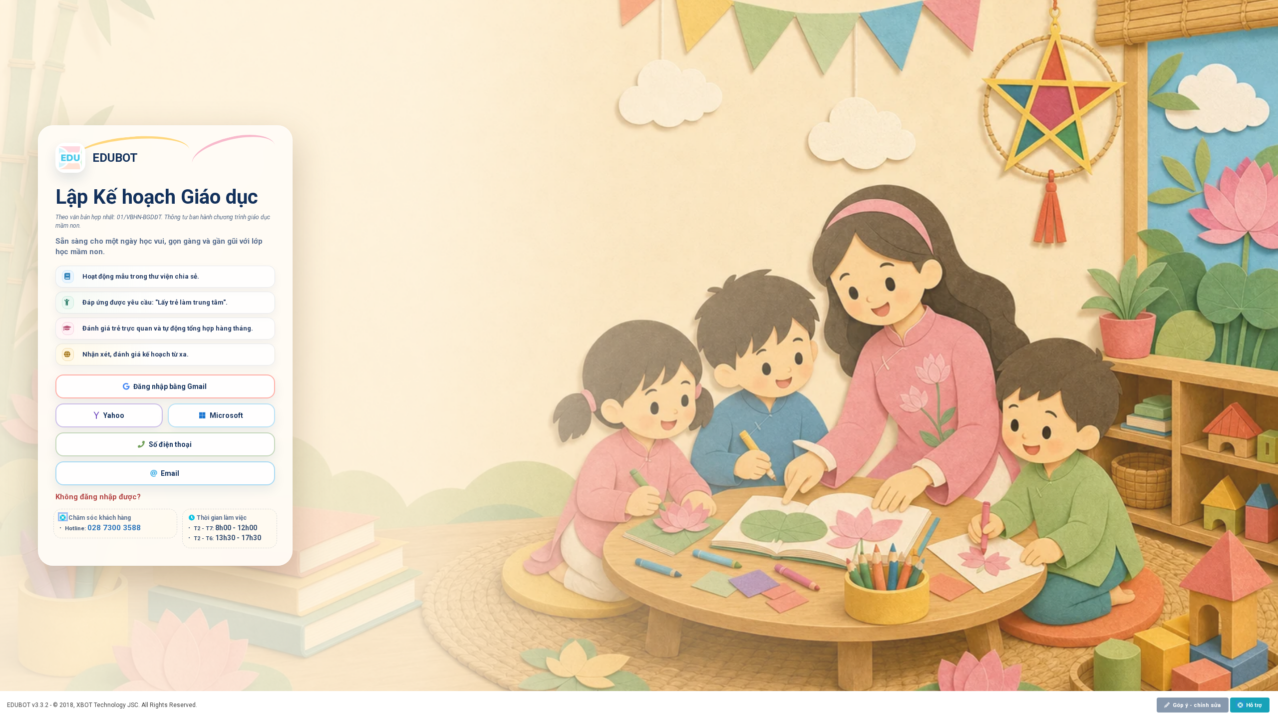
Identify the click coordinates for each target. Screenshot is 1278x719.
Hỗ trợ (1254, 705)
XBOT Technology (101, 705)
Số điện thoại (170, 444)
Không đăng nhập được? (98, 496)
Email (170, 473)
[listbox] (1250, 705)
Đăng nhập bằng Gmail (170, 386)
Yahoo (113, 415)
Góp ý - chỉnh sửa (1197, 705)
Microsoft (226, 415)
